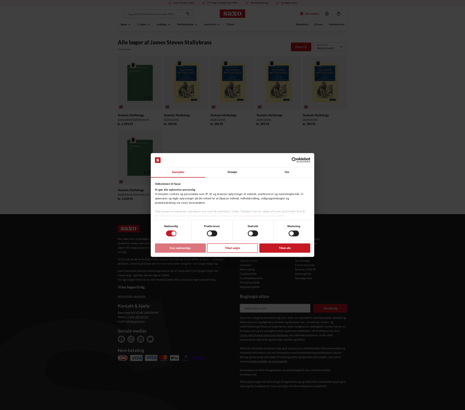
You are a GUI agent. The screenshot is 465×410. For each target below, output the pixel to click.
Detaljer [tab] (233, 172)
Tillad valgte (232, 248)
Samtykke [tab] (178, 172)
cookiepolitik (276, 215)
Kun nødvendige (180, 248)
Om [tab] (287, 172)
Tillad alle (285, 248)
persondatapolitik (251, 215)
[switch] (212, 233)
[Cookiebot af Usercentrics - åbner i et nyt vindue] (294, 160)
